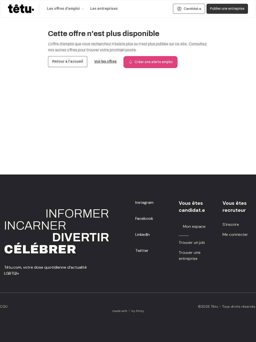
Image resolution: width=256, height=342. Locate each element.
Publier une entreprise (227, 9)
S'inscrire (230, 224)
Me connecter (235, 234)
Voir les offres (105, 61)
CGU (4, 306)
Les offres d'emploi (63, 9)
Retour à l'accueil (67, 61)
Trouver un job (192, 242)
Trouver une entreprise (189, 255)
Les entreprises (104, 9)
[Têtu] (21, 8)
